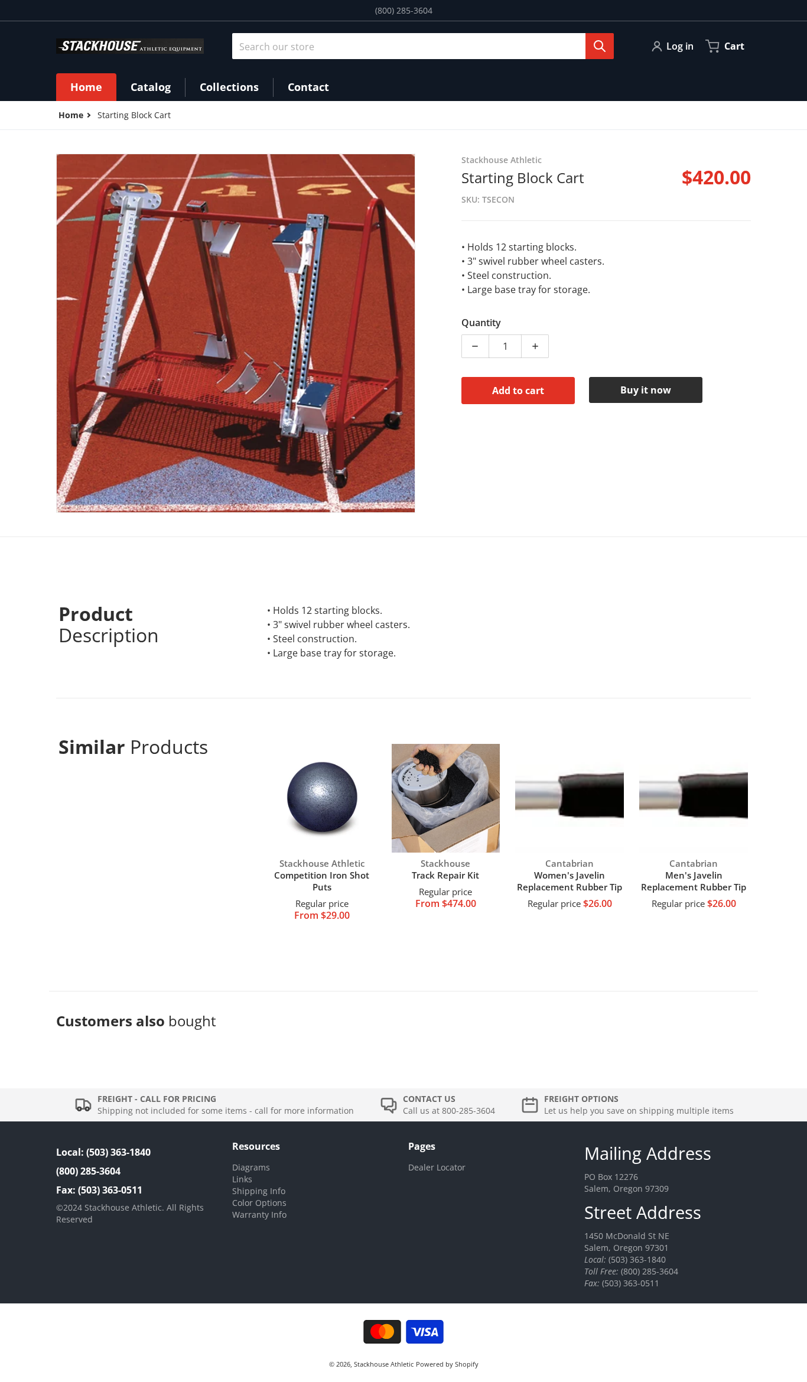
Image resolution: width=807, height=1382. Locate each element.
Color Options (259, 1202)
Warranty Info (259, 1214)
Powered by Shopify (447, 1364)
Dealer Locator (437, 1167)
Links (242, 1179)
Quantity (481, 322)
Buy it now (645, 389)
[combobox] (418, 46)
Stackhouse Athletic (384, 1364)
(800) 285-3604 (403, 10)
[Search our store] (599, 46)
